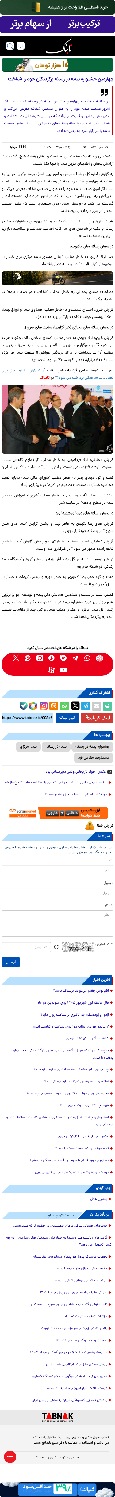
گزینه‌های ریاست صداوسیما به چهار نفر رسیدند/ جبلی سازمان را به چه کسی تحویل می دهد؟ (59, 1241)
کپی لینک (67, 717)
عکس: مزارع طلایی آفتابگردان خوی (83, 1136)
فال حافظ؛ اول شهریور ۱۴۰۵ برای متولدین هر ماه (73, 1003)
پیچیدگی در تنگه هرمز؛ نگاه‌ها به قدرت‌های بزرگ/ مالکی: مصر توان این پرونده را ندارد (60, 1054)
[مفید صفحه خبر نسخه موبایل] (57, 24)
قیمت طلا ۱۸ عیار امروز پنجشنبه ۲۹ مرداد (77, 1388)
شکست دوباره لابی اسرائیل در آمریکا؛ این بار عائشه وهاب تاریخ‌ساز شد (55, 783)
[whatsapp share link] (64, 706)
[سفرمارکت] (57, 813)
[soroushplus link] (52, 658)
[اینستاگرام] (43, 705)
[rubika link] (99, 658)
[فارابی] (57, 65)
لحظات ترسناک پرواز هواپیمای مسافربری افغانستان (70, 1257)
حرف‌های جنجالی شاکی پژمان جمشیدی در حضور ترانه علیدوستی (60, 1226)
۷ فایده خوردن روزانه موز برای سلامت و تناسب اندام (71, 1027)
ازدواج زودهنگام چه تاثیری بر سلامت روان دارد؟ (74, 1015)
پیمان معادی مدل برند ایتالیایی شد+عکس (76, 1364)
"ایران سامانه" (46, 1458)
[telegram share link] (85, 706)
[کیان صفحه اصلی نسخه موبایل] (57, 1489)
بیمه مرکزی (28, 747)
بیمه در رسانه (56, 747)
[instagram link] (40, 658)
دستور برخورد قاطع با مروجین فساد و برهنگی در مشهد (69, 1160)
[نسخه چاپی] (107, 706)
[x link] (16, 658)
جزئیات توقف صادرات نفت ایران (83, 1316)
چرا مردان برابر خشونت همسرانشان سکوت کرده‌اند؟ (71, 1070)
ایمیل (108, 883)
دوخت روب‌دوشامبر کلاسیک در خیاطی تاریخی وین (72, 1172)
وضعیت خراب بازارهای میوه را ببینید (80, 1269)
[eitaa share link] (53, 706)
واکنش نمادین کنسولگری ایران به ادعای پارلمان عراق (69, 1400)
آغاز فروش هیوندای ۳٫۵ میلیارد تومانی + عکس (74, 1082)
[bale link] (63, 658)
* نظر (109, 906)
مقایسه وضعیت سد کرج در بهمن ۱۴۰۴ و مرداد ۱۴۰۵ (68, 1352)
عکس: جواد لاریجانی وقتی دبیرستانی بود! (75, 772)
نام (111, 860)
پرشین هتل (98, 1199)
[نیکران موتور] (57, 278)
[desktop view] (21, 46)
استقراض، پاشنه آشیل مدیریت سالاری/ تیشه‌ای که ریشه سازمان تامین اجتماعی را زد (59, 1121)
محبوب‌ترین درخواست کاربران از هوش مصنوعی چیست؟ (67, 1094)
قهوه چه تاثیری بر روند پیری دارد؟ (84, 1105)
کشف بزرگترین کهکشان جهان (87, 1039)
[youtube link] (63, 670)
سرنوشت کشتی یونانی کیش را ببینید (79, 1281)
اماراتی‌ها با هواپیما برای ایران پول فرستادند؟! (73, 1293)
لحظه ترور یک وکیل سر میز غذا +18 (81, 1340)
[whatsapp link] (87, 658)
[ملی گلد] (57, 7)
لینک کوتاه (100, 717)
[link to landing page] (59, 45)
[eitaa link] (28, 658)
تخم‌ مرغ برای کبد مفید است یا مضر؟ (82, 1148)
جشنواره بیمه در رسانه (92, 747)
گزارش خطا (105, 826)
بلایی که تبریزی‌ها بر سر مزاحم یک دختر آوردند (73, 1328)
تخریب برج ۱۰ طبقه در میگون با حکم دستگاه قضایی (69, 1376)
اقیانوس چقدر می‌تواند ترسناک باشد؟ (81, 991)
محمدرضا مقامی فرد (93, 758)
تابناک (45, 378)
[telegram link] (75, 658)
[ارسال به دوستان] (96, 706)
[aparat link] (52, 670)
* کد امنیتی (104, 944)
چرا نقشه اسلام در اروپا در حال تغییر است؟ (76, 795)
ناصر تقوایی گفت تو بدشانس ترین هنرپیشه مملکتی (69, 1304)
